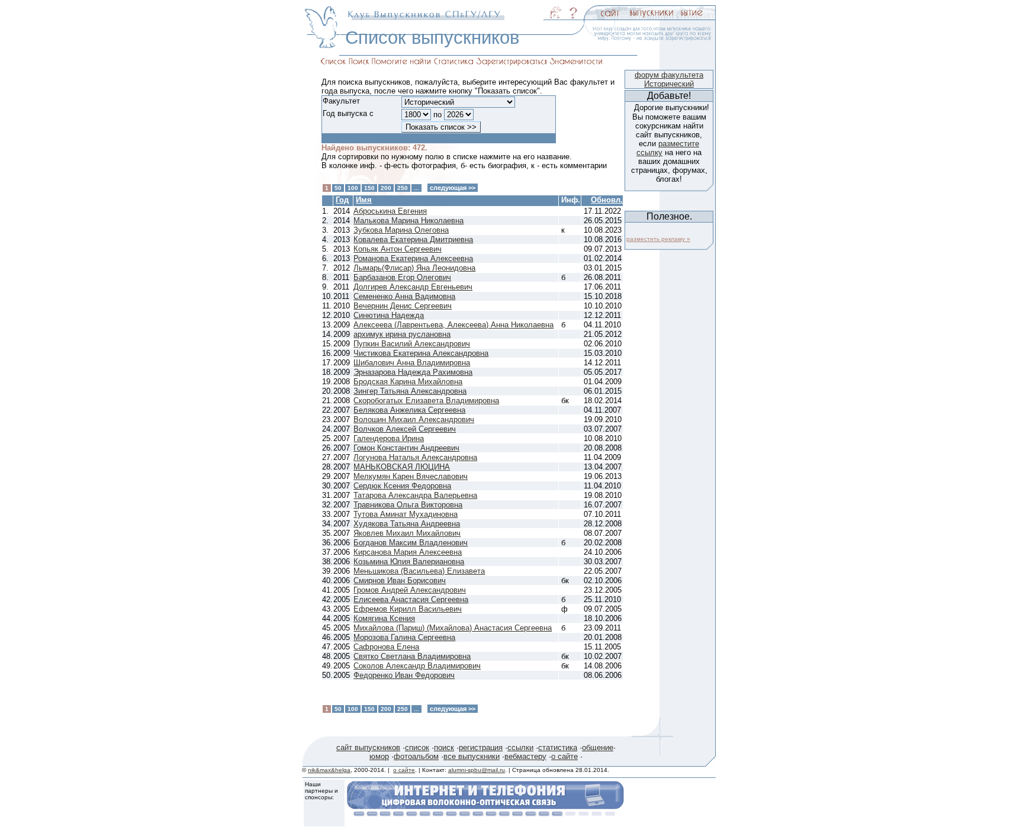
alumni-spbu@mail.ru (476, 770)
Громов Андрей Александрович (409, 590)
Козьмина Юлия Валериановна (408, 561)
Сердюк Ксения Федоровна (402, 485)
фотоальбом (416, 756)
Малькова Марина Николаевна (408, 220)
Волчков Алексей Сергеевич (404, 428)
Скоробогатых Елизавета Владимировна (426, 400)
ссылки (520, 747)
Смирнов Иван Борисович (399, 580)
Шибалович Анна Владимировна (411, 362)
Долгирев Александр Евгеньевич (412, 286)
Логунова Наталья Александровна (415, 457)
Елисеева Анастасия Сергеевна (410, 599)
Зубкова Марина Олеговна (401, 230)
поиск (444, 747)
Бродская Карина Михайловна (407, 381)
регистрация (481, 747)
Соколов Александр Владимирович (417, 665)
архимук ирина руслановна (402, 334)
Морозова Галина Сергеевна (404, 637)
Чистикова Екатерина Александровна (420, 353)
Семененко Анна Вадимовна (404, 296)
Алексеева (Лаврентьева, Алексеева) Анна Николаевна (453, 324)
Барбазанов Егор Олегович (402, 277)
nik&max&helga (329, 770)
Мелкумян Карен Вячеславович (410, 476)
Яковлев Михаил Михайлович (407, 533)
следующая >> (452, 187)
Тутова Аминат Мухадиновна (405, 514)
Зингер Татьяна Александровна (410, 391)
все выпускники (471, 756)
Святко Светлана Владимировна (412, 656)
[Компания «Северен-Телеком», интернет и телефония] (485, 813)
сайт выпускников (368, 747)
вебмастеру (525, 756)
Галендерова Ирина (388, 438)
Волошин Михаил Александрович (413, 419)
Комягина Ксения (384, 618)
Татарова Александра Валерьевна (415, 495)
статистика (557, 747)
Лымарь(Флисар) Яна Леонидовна (414, 267)
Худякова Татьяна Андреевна (406, 523)
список (417, 747)
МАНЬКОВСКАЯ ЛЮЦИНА (401, 466)
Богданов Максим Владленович (410, 542)
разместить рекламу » (658, 239)
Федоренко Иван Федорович (404, 675)
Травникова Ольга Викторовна (407, 504)
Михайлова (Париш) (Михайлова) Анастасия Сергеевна (452, 627)
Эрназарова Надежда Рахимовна (412, 372)
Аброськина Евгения (390, 211)
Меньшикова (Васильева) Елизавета (419, 571)
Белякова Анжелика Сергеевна (409, 410)
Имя (364, 199)
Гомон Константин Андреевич (406, 447)
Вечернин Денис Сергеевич (402, 305)
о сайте (564, 756)
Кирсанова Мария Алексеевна (407, 552)
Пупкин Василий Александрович (411, 343)
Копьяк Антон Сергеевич (397, 249)
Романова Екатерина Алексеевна (413, 258)
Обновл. (607, 199)
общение (597, 747)
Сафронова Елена (386, 646)
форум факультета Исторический (669, 79)
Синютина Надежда (388, 315)
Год (342, 199)
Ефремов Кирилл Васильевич (407, 608)
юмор (379, 756)
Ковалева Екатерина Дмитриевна (413, 239)
